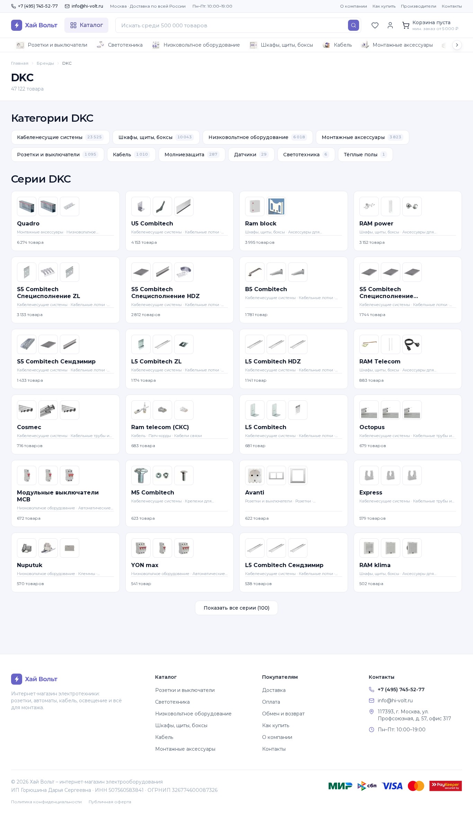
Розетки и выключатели (57, 45)
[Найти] (353, 25)
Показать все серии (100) (236, 608)
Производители (418, 6)
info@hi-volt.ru (87, 6)
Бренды (45, 63)
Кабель (343, 45)
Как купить (384, 6)
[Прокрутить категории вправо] (457, 45)
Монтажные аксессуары (403, 45)
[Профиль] (390, 25)
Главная (19, 63)
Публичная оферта (110, 801)
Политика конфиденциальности (46, 801)
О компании (353, 6)
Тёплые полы (364, 154)
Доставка (274, 690)
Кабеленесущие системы (59, 137)
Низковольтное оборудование (201, 45)
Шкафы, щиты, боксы (287, 45)
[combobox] (238, 25)
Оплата (271, 702)
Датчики (250, 154)
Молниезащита (190, 154)
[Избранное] (375, 25)
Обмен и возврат (283, 714)
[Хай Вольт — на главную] (34, 25)
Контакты (452, 6)
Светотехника (125, 45)
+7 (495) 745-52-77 (38, 6)
